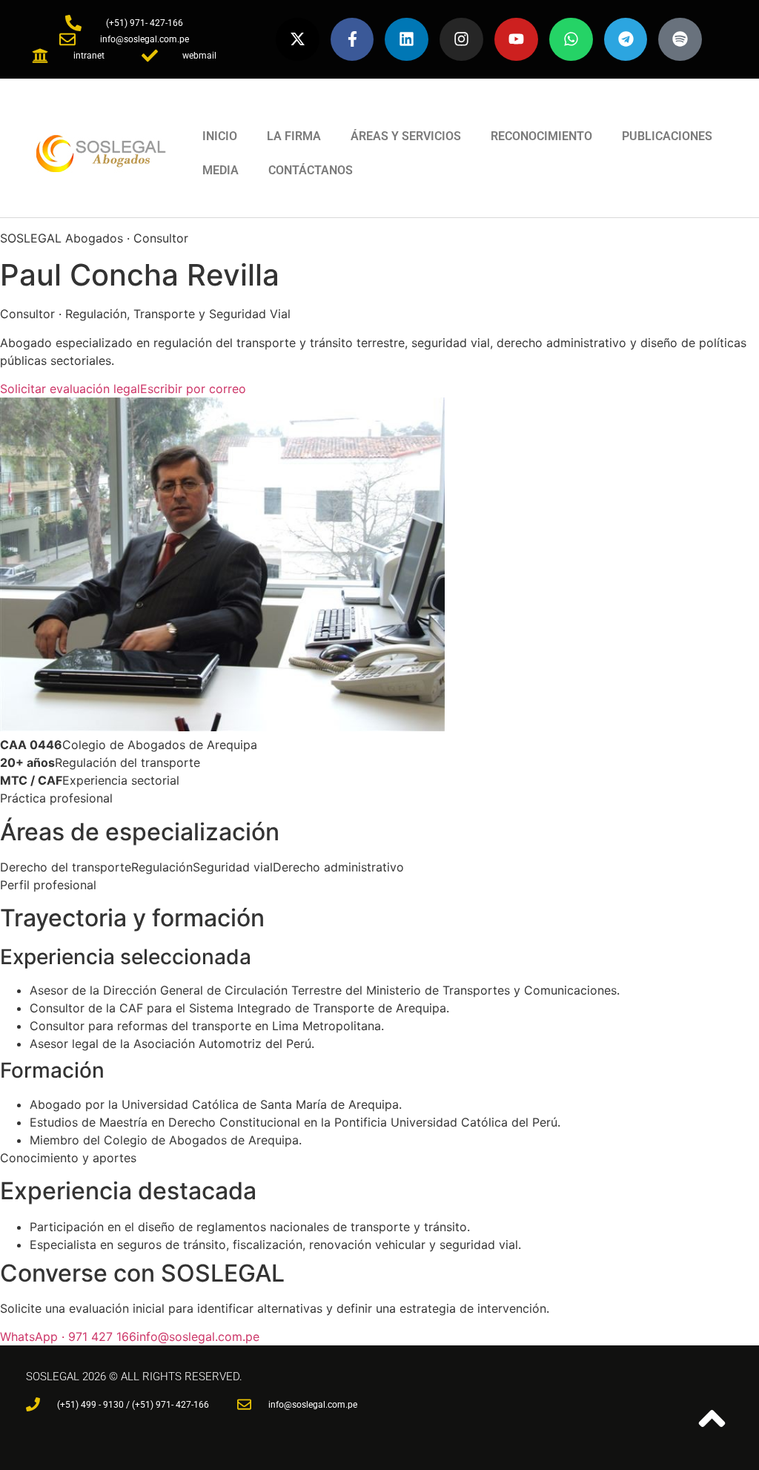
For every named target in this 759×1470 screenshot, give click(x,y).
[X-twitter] (297, 40)
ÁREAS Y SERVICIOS (406, 136)
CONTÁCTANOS (310, 170)
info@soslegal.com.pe (197, 1336)
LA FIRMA (294, 136)
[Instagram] (461, 40)
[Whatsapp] (571, 40)
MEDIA (220, 170)
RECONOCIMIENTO (541, 136)
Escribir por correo (193, 388)
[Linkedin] (406, 40)
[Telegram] (626, 40)
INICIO (219, 136)
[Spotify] (680, 40)
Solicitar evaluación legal (70, 388)
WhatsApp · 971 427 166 (68, 1336)
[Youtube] (516, 40)
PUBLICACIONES (667, 136)
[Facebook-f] (352, 40)
